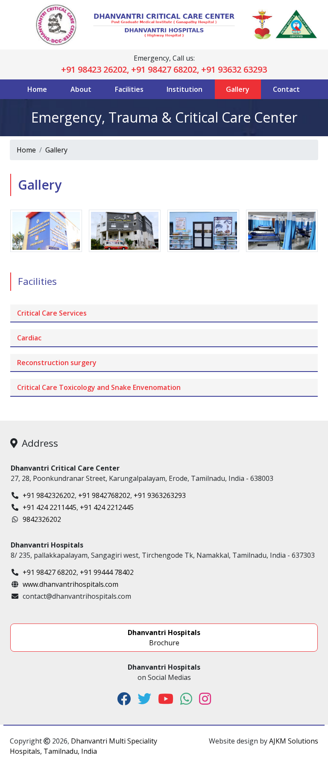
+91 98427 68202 (164, 69)
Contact (286, 89)
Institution (184, 89)
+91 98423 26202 (94, 69)
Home (37, 89)
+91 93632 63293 (234, 69)
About (80, 89)
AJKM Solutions (293, 741)
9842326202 (42, 519)
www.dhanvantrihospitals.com (70, 584)
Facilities (129, 89)
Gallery (237, 89)
